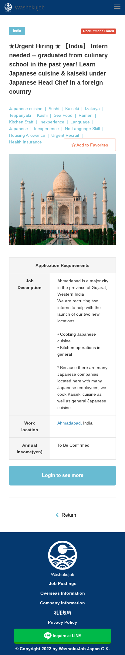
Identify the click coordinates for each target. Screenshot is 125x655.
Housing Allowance (27, 135)
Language (80, 121)
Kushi (42, 115)
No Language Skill (82, 128)
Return (69, 515)
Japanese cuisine (25, 108)
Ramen (86, 115)
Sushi (54, 108)
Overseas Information (62, 593)
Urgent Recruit (65, 135)
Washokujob (30, 8)
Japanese (18, 128)
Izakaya (92, 108)
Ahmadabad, (69, 423)
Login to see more (62, 475)
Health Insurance (25, 141)
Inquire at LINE (67, 635)
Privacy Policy (62, 622)
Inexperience (51, 121)
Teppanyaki (20, 115)
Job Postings (62, 583)
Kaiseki (72, 108)
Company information (62, 602)
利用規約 (62, 612)
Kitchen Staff (21, 121)
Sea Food (63, 115)
